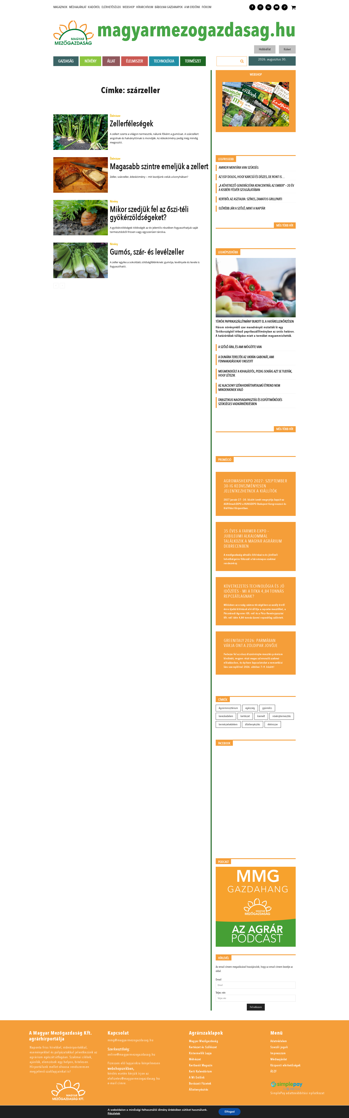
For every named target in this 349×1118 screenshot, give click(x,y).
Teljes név (220, 993)
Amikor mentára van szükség (239, 167)
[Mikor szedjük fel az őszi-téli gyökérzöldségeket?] (80, 218)
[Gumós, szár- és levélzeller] (80, 260)
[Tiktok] (285, 7)
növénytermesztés (281, 716)
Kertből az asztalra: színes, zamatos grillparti (250, 199)
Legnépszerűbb (228, 252)
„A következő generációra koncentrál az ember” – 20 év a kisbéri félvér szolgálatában (256, 187)
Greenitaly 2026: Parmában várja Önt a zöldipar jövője (251, 643)
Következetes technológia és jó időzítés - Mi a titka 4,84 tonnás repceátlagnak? (254, 591)
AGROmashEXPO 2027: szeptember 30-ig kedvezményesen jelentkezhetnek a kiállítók (255, 486)
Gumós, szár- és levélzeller (147, 252)
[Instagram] (260, 7)
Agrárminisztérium (228, 708)
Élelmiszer (115, 116)
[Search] (242, 61)
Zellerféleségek (131, 123)
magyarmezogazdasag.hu (196, 30)
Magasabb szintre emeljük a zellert (159, 166)
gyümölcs (267, 708)
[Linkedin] (268, 7)
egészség (250, 708)
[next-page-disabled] (62, 285)
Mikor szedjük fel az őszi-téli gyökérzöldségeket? (149, 213)
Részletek (114, 1113)
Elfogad (229, 1112)
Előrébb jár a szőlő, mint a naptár (242, 208)
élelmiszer (273, 724)
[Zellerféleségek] (80, 132)
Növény (114, 201)
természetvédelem (228, 724)
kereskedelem (226, 716)
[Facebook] (252, 7)
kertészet (245, 716)
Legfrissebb (226, 159)
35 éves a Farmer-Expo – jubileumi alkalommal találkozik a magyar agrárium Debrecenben (253, 538)
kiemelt (261, 716)
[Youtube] (276, 7)
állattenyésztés (252, 724)
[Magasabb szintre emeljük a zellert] (80, 175)
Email (218, 979)
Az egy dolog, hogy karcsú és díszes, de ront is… (252, 177)
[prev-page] (55, 285)
